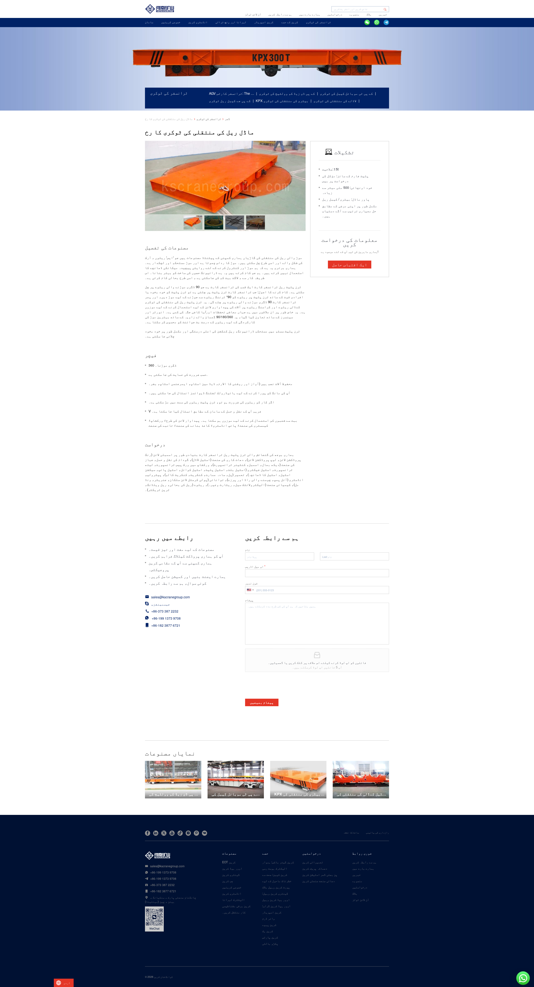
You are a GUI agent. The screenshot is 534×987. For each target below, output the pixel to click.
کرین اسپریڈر (271, 912)
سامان (149, 22)
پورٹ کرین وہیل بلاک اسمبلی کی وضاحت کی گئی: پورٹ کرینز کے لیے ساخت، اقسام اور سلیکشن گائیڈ (276, 887)
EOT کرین (229, 862)
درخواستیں (334, 14)
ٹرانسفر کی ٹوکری (208, 119)
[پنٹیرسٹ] (196, 833)
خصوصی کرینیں (231, 887)
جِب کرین (227, 881)
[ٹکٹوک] (180, 833)
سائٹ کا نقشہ (351, 832)
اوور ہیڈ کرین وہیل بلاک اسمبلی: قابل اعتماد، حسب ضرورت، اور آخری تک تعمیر (276, 900)
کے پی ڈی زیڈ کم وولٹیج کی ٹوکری (287, 93)
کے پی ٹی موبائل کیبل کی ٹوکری (346, 93)
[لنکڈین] (155, 833)
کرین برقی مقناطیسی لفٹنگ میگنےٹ (236, 906)
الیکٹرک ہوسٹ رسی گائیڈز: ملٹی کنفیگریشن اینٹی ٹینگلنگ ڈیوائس (274, 868)
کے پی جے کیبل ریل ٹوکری (230, 100)
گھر (227, 119)
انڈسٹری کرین (231, 893)
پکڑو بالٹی (270, 943)
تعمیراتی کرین (312, 862)
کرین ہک (267, 931)
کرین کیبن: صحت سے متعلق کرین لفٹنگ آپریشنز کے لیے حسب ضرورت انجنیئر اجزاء (277, 874)
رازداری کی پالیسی (377, 832)
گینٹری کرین (231, 874)
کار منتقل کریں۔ (234, 912)
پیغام (249, 600)
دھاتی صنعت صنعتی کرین (318, 881)
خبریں (383, 14)
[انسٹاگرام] (188, 833)
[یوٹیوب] (172, 833)
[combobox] (250, 590)
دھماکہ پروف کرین (314, 868)
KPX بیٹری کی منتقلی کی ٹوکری (282, 100)
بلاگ (369, 14)
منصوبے (354, 14)
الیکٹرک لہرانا (233, 900)
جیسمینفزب (160, 604)
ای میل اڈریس (255, 566)
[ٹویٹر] (163, 833)
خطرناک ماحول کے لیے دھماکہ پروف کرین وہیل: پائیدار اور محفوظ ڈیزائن (276, 881)
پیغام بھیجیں (262, 702)
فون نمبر (251, 583)
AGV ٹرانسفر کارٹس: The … (231, 93)
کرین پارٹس (270, 937)
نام (247, 550)
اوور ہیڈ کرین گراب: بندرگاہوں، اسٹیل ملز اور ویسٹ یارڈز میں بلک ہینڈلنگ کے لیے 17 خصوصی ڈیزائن (278, 906)
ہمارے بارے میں (309, 14)
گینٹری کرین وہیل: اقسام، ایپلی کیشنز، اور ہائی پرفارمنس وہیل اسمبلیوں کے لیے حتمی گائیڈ (277, 893)
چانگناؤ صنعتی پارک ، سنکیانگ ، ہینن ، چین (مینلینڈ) (170, 899)
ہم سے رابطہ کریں (280, 14)
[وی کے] (204, 833)
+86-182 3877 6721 (165, 625)
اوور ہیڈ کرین (232, 868)
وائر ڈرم (268, 918)
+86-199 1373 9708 (166, 618)
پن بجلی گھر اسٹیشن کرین (319, 874)
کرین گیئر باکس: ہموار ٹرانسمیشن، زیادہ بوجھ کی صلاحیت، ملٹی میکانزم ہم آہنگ (278, 862)
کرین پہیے (269, 925)
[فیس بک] (147, 833)
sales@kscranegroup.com (170, 597)
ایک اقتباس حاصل (349, 264)
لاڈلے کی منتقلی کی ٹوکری (335, 100)
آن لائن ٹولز (253, 14)
